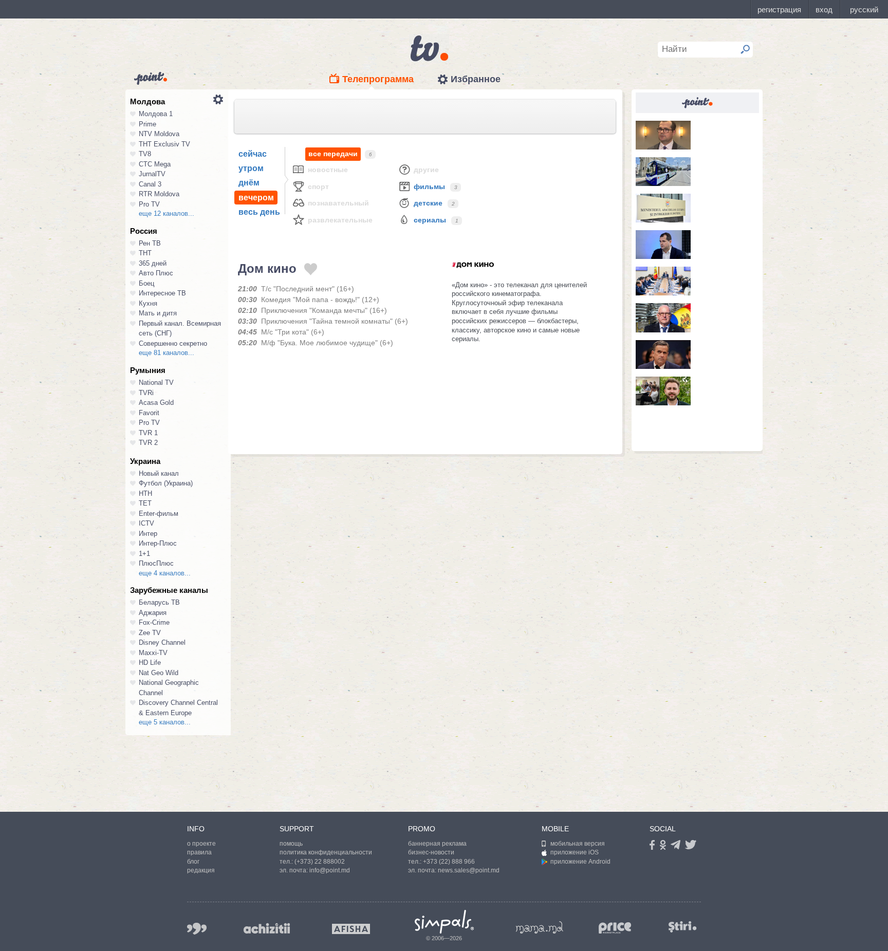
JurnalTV (152, 174)
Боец (146, 283)
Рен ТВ (150, 243)
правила (199, 852)
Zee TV (150, 633)
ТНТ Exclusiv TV (164, 144)
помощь (291, 843)
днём (249, 182)
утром (251, 168)
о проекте (201, 843)
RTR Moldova (159, 194)
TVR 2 (148, 442)
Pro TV (149, 204)
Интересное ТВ (162, 293)
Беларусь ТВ (159, 602)
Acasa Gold (156, 402)
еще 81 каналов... (166, 353)
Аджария (152, 613)
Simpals (444, 922)
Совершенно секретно (173, 343)
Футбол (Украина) (166, 483)
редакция (201, 870)
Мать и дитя (158, 313)
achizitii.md (266, 928)
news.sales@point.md (468, 870)
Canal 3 (150, 184)
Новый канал (159, 473)
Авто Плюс (156, 273)
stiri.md (682, 926)
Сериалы (430, 220)
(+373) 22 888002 (319, 861)
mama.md (539, 927)
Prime (147, 124)
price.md (615, 928)
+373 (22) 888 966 (449, 861)
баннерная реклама (437, 843)
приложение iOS (574, 852)
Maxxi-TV (153, 653)
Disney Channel (162, 642)
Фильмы (429, 186)
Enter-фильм (158, 513)
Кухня (148, 303)
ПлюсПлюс (156, 563)
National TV (156, 382)
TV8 (145, 154)
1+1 (144, 553)
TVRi (146, 393)
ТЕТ (145, 503)
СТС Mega (155, 164)
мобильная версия (577, 843)
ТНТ (145, 253)
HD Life (150, 662)
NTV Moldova (159, 134)
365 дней (152, 263)
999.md (197, 929)
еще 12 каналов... (166, 213)
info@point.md (329, 870)
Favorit (149, 413)
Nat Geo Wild (158, 673)
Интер (148, 533)
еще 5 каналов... (165, 722)
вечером (256, 197)
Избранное (476, 79)
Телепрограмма (378, 79)
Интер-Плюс (158, 543)
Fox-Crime (154, 622)
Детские (428, 203)
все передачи (333, 154)
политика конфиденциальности (326, 852)
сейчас (252, 154)
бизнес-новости (431, 852)
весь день (259, 212)
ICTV (146, 523)
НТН (145, 493)
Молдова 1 (156, 114)
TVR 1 (148, 433)
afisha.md (351, 929)
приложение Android (580, 861)
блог (193, 861)
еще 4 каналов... (165, 573)
